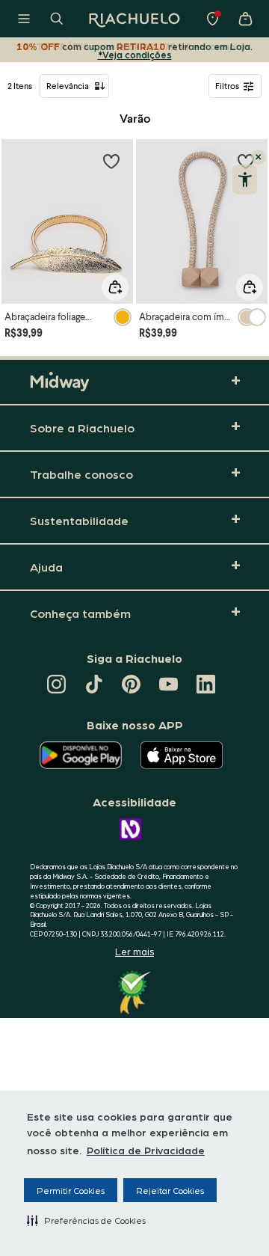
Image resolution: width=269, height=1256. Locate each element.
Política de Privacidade (146, 1150)
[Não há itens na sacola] (245, 19)
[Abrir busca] (57, 19)
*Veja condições (135, 54)
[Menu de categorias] (24, 19)
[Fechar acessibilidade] (258, 157)
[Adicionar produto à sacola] (115, 287)
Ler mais (134, 951)
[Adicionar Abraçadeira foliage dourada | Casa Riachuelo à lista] (111, 161)
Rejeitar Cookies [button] (170, 1190)
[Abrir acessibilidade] (244, 179)
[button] (86, 1220)
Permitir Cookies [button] (71, 1190)
